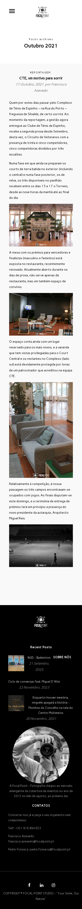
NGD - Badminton (39, 657)
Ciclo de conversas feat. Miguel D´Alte (34, 681)
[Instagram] (53, 885)
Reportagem (40, 72)
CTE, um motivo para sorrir (41, 78)
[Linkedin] (41, 885)
